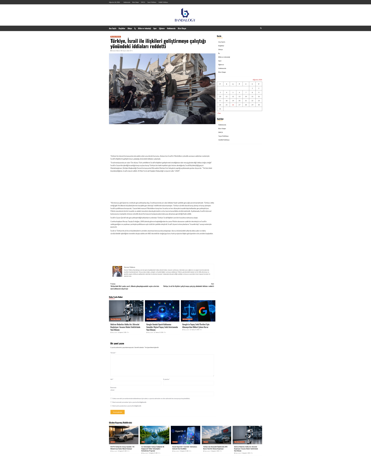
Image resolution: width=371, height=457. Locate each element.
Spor (155, 28)
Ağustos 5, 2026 (123, 332)
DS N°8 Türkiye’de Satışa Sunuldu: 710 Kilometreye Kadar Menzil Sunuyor (122, 448)
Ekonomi (206, 442)
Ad (111, 379)
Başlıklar (122, 28)
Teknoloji (175, 442)
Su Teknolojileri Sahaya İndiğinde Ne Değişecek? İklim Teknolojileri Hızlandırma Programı (152, 449)
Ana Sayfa (112, 28)
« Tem (219, 113)
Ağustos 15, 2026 (123, 451)
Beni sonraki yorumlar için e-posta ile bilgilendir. (129, 402)
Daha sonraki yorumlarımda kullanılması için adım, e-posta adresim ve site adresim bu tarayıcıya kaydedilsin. (151, 398)
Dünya (130, 28)
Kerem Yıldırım (116, 50)
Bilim (143, 442)
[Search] (261, 28)
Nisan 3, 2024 (125, 50)
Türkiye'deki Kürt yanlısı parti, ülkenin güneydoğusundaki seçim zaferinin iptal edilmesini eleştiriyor (134, 286)
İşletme (113, 442)
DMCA (143, 2)
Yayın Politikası (151, 2)
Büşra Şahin (114, 332)
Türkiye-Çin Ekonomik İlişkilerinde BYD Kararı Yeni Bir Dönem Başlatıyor (215, 448)
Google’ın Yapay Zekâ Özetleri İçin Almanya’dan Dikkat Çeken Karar (195, 326)
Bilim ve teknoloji (144, 28)
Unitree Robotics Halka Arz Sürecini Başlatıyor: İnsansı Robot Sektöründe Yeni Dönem (125, 327)
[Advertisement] (162, 140)
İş (135, 28)
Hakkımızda (126, 2)
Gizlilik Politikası (163, 2)
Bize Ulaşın (135, 2)
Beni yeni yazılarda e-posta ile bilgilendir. (127, 406)
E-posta (166, 379)
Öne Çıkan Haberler (115, 36)
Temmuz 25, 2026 (159, 332)
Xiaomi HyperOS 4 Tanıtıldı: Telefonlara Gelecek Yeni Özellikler (184, 448)
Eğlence (162, 28)
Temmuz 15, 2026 (195, 329)
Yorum (113, 353)
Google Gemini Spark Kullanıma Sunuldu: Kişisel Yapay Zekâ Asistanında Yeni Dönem (162, 327)
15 (252, 96)
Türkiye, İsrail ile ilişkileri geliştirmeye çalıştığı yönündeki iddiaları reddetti (188, 285)
